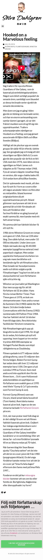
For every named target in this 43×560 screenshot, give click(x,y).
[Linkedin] (25, 24)
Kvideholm (14, 533)
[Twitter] (20, 24)
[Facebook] (18, 24)
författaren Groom (29, 408)
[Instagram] (23, 24)
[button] (2, 26)
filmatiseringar (22, 47)
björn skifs (10, 47)
